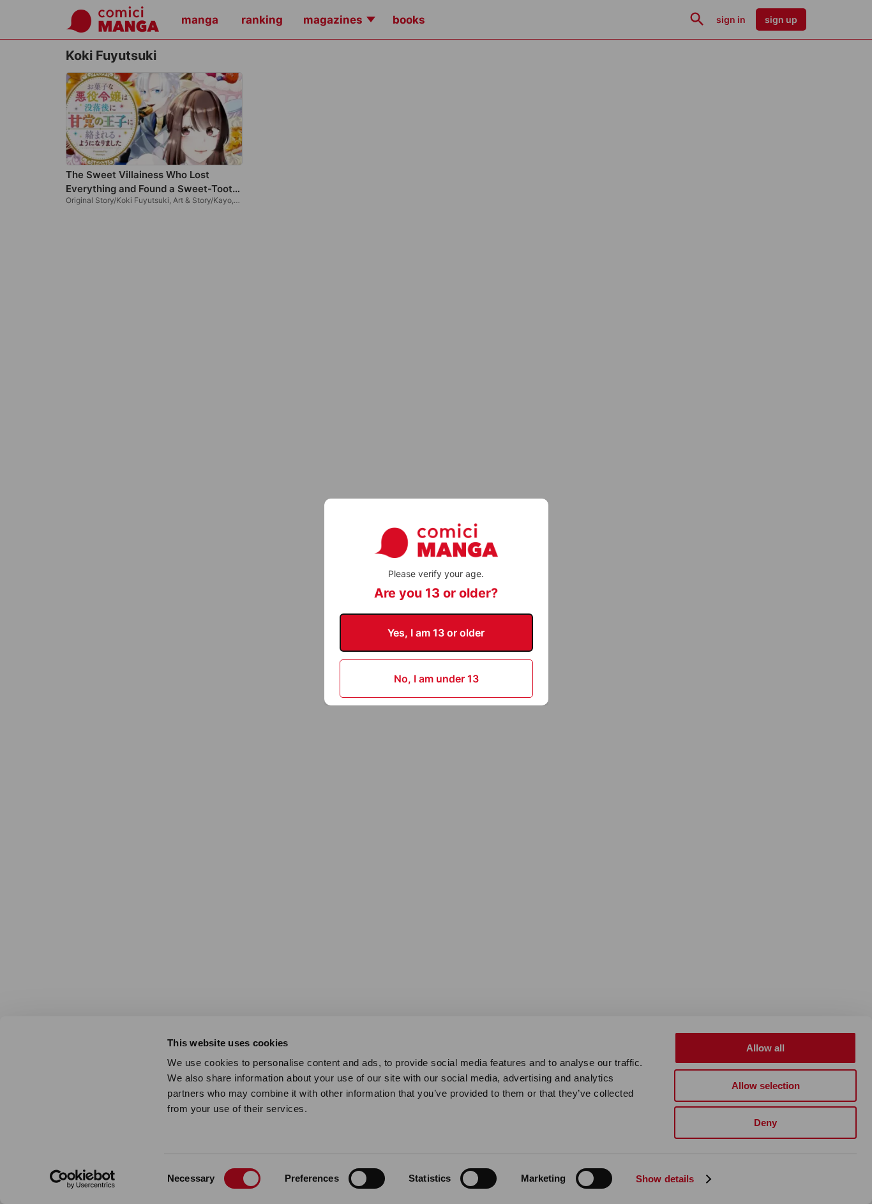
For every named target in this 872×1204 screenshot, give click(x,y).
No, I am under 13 (436, 678)
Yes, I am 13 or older (436, 632)
